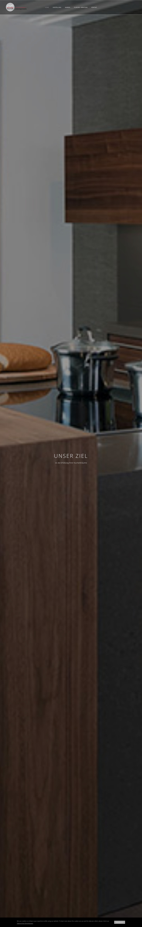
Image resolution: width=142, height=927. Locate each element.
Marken (67, 7)
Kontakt (94, 7)
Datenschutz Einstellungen (25, 923)
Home (47, 7)
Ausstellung (57, 7)
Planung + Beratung (81, 7)
